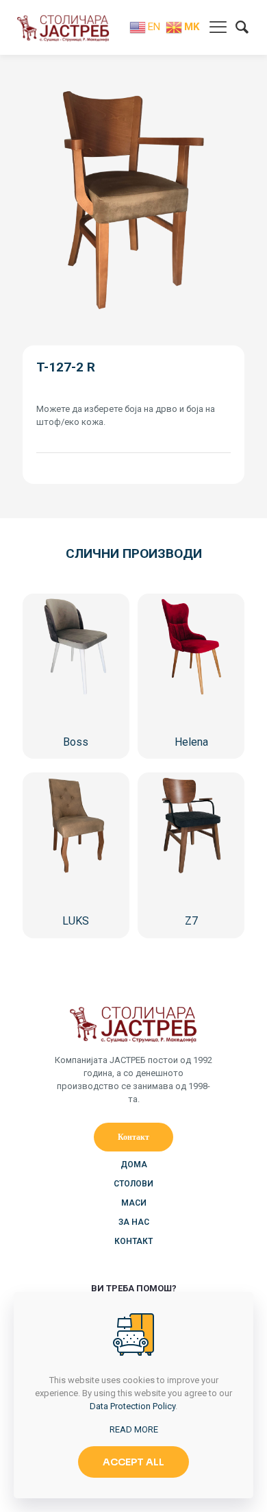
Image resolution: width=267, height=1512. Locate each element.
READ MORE (134, 1429)
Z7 (191, 920)
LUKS (75, 920)
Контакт (133, 1241)
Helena (191, 741)
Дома (133, 1164)
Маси (134, 1203)
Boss (75, 741)
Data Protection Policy (132, 1406)
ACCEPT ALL (133, 1462)
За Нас (133, 1222)
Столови (133, 1183)
